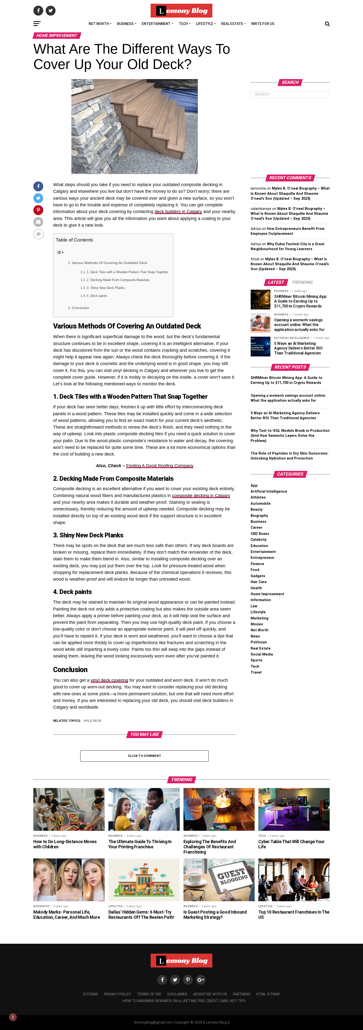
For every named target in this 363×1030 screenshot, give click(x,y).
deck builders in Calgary (178, 211)
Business (125, 24)
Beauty (256, 509)
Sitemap (90, 994)
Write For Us (262, 24)
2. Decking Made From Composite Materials (118, 280)
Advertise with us (210, 994)
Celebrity (258, 540)
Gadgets (258, 576)
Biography (259, 516)
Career (256, 528)
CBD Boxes (260, 534)
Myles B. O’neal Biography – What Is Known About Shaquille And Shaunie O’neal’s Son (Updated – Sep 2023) (290, 193)
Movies (257, 624)
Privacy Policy (117, 994)
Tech (183, 24)
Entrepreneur (262, 558)
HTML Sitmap (268, 994)
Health (256, 588)
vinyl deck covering (109, 680)
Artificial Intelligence (269, 491)
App (254, 485)
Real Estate (232, 24)
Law (254, 606)
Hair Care (259, 582)
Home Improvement (267, 594)
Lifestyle (204, 24)
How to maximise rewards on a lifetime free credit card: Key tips (184, 1001)
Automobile (261, 504)
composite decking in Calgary (201, 495)
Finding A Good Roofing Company (159, 465)
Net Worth (99, 24)
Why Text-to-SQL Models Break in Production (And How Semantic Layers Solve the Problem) (290, 436)
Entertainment (156, 24)
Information (261, 600)
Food (255, 570)
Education (259, 546)
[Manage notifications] (13, 1017)
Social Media (262, 654)
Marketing (259, 618)
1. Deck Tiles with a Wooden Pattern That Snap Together (127, 272)
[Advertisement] (290, 136)
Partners (241, 994)
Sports (256, 660)
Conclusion (80, 308)
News (255, 636)
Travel (256, 672)
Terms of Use (149, 994)
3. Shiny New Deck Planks (106, 288)
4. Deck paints (97, 296)
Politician (259, 642)
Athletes (258, 497)
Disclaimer (177, 994)
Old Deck (93, 721)
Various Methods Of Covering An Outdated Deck (109, 263)
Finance (257, 564)
